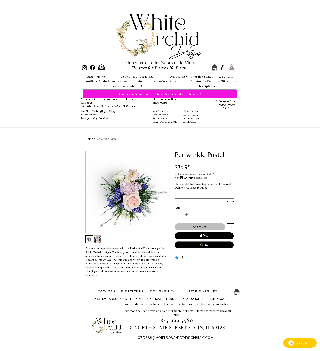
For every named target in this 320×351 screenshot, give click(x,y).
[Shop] (223, 67)
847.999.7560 (176, 320)
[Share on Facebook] (177, 258)
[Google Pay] (204, 244)
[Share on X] (183, 258)
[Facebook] (92, 67)
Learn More (200, 177)
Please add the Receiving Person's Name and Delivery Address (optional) (203, 186)
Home (89, 139)
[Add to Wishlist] (230, 226)
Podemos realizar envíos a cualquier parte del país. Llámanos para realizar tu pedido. (177, 312)
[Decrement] (177, 214)
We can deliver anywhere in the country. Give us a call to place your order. (177, 304)
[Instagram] (84, 67)
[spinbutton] (182, 214)
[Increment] (187, 214)
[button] (137, 76)
